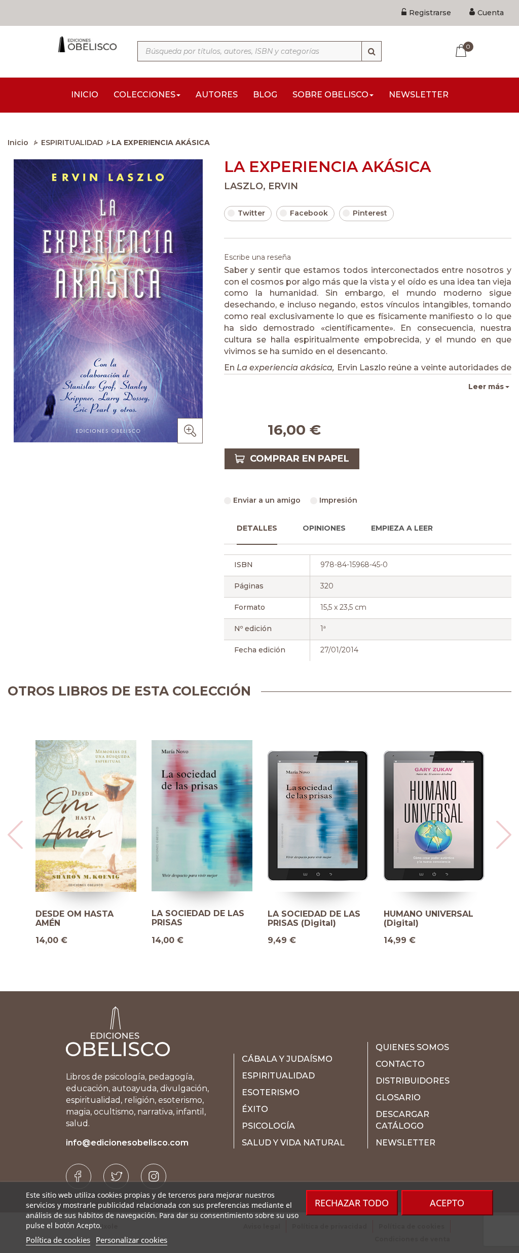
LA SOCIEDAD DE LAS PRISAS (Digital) (314, 918)
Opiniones (324, 528)
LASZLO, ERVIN (261, 186)
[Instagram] (153, 1176)
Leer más (486, 386)
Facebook (309, 213)
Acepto (447, 1203)
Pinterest (370, 213)
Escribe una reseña (257, 257)
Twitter (251, 213)
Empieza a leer (402, 528)
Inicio (18, 142)
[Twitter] (116, 1176)
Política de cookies (58, 1240)
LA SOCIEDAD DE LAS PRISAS (198, 918)
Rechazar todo (352, 1203)
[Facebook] (78, 1176)
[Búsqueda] (371, 51)
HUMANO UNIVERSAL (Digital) (428, 918)
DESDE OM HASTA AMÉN (74, 918)
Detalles (257, 528)
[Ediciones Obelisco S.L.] (86, 44)
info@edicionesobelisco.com (127, 1142)
